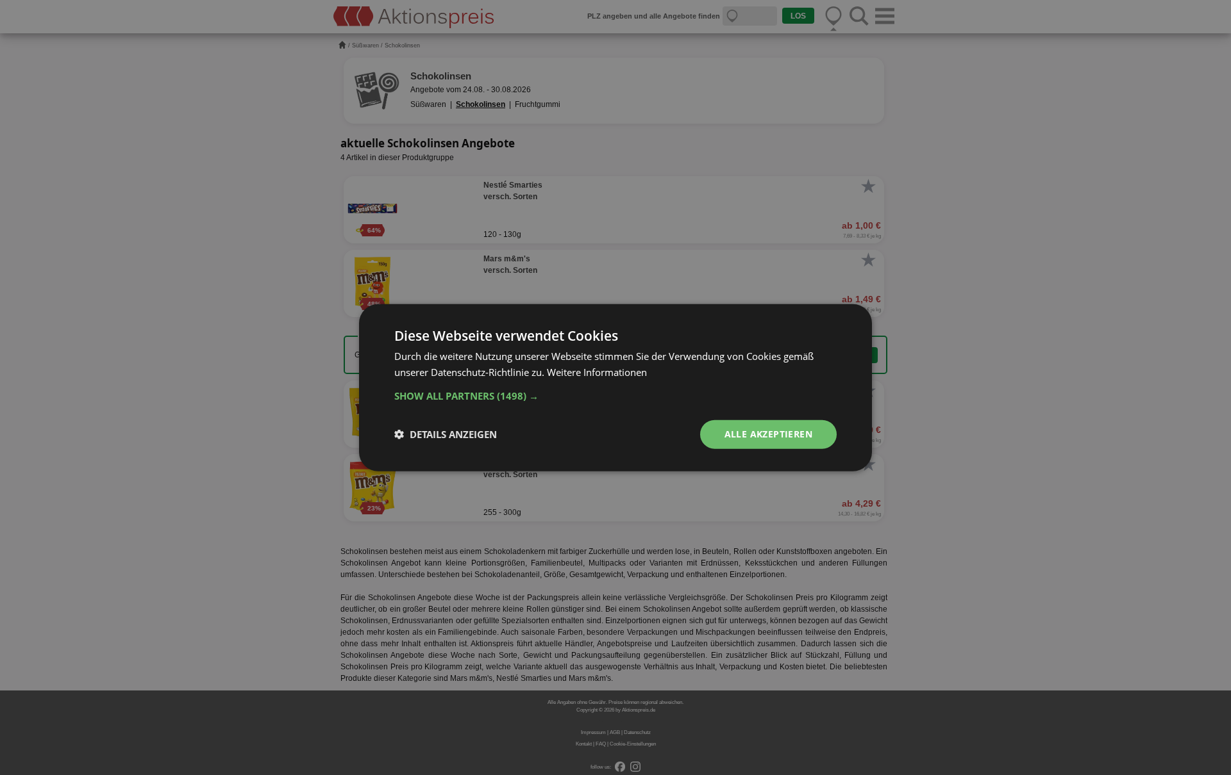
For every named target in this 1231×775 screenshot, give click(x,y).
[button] (615, 396)
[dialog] (615, 387)
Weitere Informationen (597, 372)
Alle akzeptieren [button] (768, 434)
